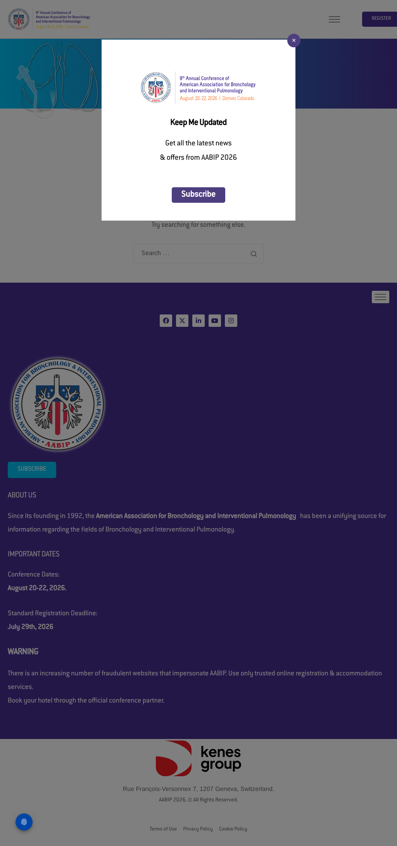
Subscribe (198, 195)
